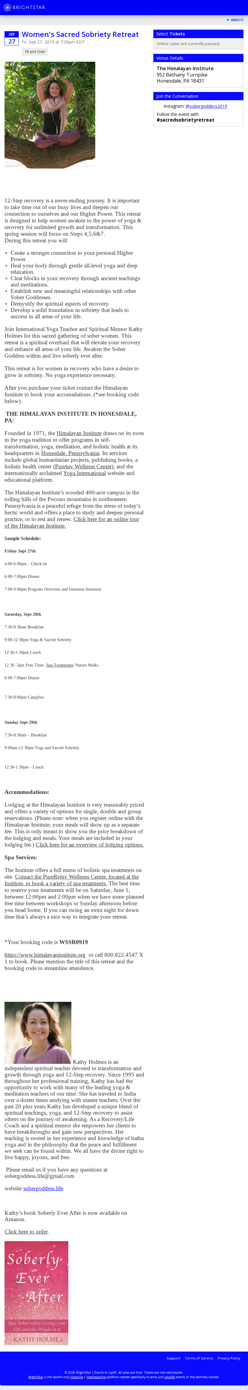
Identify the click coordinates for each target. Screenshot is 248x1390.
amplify (170, 1377)
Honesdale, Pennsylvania (70, 453)
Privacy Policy (229, 1358)
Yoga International (84, 473)
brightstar (33, 7)
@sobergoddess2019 (206, 106)
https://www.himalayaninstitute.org (45, 955)
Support (173, 1358)
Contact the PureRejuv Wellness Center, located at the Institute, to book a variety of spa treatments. (72, 880)
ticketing (76, 1377)
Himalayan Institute (79, 433)
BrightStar (35, 1377)
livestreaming (96, 1377)
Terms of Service (199, 1358)
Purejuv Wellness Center (83, 466)
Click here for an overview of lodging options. (90, 844)
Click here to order (26, 1231)
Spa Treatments (59, 665)
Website (237, 20)
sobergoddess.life (43, 1188)
